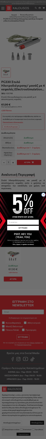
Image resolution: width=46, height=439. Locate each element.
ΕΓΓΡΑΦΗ (23, 228)
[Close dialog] (43, 194)
